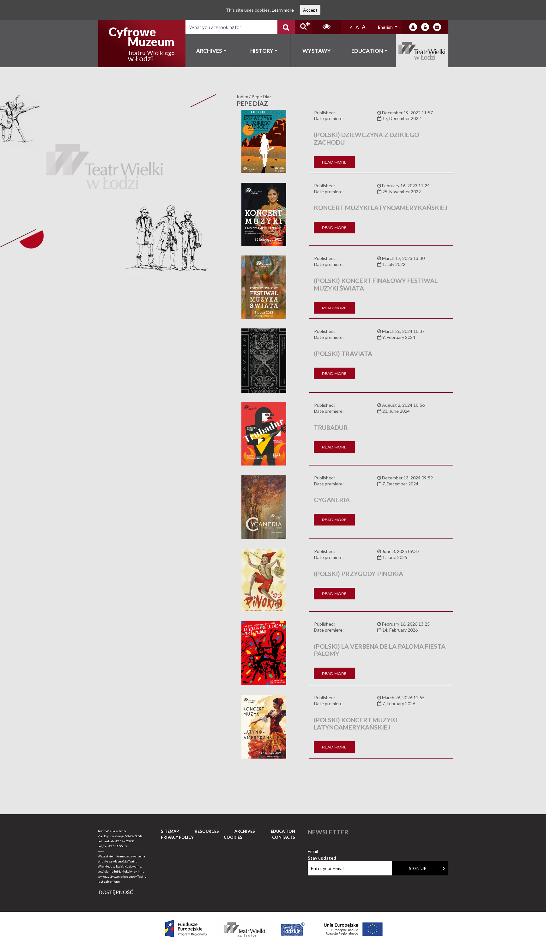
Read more (334, 162)
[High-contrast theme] (326, 27)
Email (322, 852)
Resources (207, 831)
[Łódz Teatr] (141, 43)
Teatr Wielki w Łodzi (422, 50)
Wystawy (316, 50)
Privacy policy (177, 837)
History (261, 50)
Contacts (283, 837)
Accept (310, 10)
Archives (209, 50)
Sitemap (170, 831)
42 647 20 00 (124, 841)
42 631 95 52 (117, 846)
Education (367, 50)
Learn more (283, 10)
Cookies (233, 837)
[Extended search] (303, 27)
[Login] (413, 27)
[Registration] (425, 27)
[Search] (286, 27)
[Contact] (437, 27)
